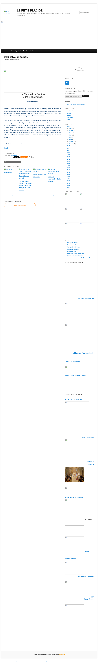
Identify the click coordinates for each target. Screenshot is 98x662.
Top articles (34, 661)
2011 (68, 176)
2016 (68, 165)
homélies (70, 117)
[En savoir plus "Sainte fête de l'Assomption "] (72, 236)
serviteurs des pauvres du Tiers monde (78, 258)
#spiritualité (14, 155)
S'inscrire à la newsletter (12, 162)
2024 (68, 148)
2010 (68, 178)
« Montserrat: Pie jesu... (10, 196)
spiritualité (70, 111)
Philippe (15, 661)
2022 (68, 152)
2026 (68, 126)
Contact (32, 51)
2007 (68, 185)
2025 (68, 146)
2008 (68, 183)
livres (68, 119)
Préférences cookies (87, 661)
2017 (68, 163)
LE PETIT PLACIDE (30, 10)
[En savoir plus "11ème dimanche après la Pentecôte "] (87, 236)
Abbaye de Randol (72, 243)
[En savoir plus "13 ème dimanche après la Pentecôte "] (72, 206)
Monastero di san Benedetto (75, 253)
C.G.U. (58, 661)
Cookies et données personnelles (71, 661)
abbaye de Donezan (88, 437)
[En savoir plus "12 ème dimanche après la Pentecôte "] (87, 221)
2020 (68, 157)
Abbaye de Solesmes (73, 247)
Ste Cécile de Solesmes (74, 245)
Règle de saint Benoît (21, 51)
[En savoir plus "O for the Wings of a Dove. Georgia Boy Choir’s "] (87, 206)
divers (69, 113)
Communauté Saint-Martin (75, 256)
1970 (68, 187)
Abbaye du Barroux (73, 249)
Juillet (71, 131)
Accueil (9, 51)
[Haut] (6, 148)
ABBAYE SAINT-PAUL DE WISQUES (75, 375)
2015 (68, 168)
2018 (68, 161)
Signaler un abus (50, 661)
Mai (70, 135)
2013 (68, 172)
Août (70, 128)
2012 (68, 174)
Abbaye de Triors (72, 251)
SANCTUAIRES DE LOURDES (74, 497)
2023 (68, 150)
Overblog (62, 654)
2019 (68, 159)
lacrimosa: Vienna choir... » (54, 196)
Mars (70, 139)
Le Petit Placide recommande (76, 104)
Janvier (71, 144)
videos (69, 115)
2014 (68, 170)
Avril (70, 137)
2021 (68, 155)
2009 (68, 181)
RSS (67, 83)
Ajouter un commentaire (20, 205)
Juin (70, 133)
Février (71, 141)
